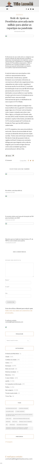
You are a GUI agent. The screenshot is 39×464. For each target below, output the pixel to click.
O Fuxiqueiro (8, 442)
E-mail (7, 286)
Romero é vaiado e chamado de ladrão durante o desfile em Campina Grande (17, 428)
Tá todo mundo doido (11, 393)
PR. (7, 424)
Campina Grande (23, 408)
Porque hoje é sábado (25, 421)
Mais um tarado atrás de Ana (21, 418)
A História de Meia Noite (12, 353)
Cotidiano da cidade (10, 359)
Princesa (12, 424)
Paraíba (8, 421)
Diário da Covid (9, 369)
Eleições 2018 (9, 411)
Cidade (7, 356)
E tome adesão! (20, 411)
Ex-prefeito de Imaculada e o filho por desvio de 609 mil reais (19, 415)
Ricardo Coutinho (22, 424)
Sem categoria (9, 390)
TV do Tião (8, 396)
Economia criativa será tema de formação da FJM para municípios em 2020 (19, 217)
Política (7, 387)
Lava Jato (8, 418)
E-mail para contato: (14, 456)
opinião (7, 381)
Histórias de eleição (10, 372)
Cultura (7, 362)
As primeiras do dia (11, 408)
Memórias (8, 375)
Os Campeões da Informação (13, 384)
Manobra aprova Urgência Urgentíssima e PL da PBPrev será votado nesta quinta (19, 239)
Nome (7, 280)
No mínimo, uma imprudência (13, 190)
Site (6, 293)
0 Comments (8, 160)
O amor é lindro (9, 378)
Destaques (19, 14)
